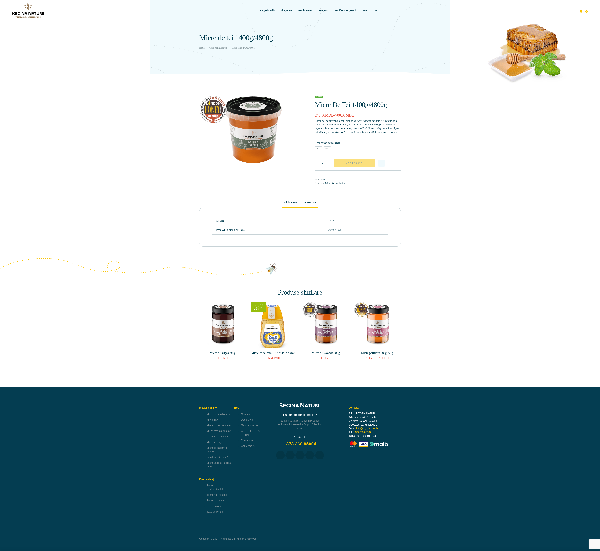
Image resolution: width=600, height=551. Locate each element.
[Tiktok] (310, 455)
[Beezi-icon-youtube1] (300, 455)
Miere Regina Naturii (218, 48)
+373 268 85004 (300, 444)
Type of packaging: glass (327, 142)
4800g (338, 229)
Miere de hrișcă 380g (223, 353)
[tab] (300, 204)
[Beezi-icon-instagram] (290, 455)
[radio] (318, 148)
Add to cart (354, 163)
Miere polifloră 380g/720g (377, 353)
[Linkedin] (319, 455)
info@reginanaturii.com (369, 428)
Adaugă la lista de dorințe (381, 163)
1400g (331, 229)
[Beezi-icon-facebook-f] (280, 455)
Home (202, 48)
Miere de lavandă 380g (326, 353)
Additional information (300, 202)
